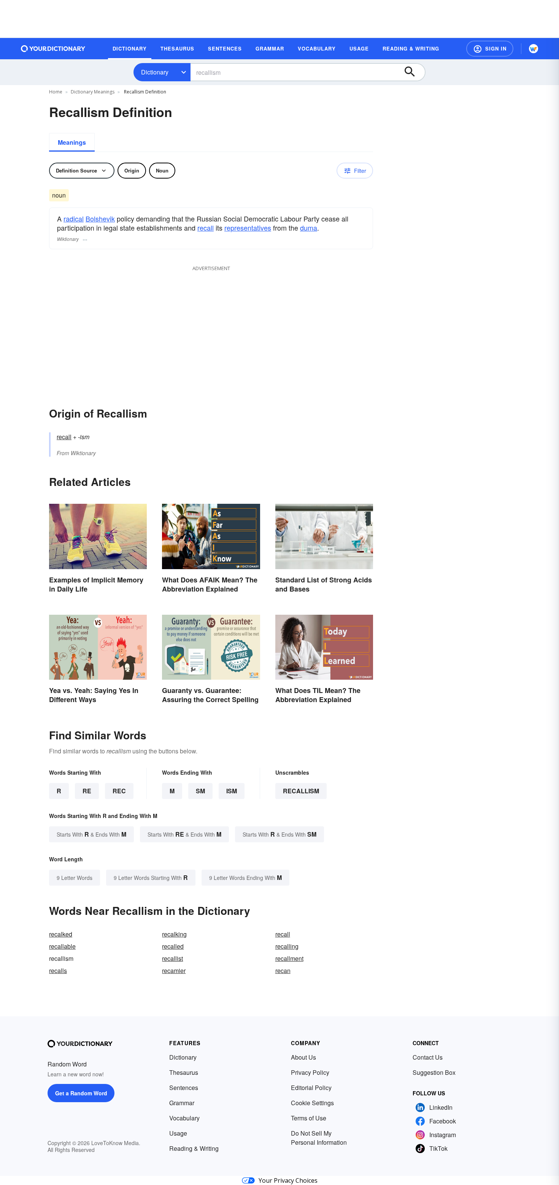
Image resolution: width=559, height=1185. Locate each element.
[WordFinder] (533, 48)
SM (200, 790)
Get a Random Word (81, 1093)
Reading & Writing (194, 1148)
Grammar (181, 1102)
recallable (62, 946)
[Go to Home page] (53, 48)
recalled (173, 946)
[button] (489, 49)
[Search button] (413, 72)
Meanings (72, 142)
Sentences (183, 1087)
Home (55, 92)
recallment (289, 958)
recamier (174, 970)
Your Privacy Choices (288, 1180)
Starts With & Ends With (91, 834)
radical (74, 218)
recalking (174, 934)
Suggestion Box (434, 1072)
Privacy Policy (310, 1072)
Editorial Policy (311, 1087)
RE (87, 790)
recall (205, 228)
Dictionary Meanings (92, 92)
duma (308, 228)
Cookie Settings (312, 1102)
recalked (60, 934)
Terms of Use (308, 1118)
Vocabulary (184, 1118)
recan (283, 970)
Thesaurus (183, 1072)
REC (119, 790)
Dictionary (154, 72)
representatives (247, 228)
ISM (231, 790)
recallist (172, 958)
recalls (58, 970)
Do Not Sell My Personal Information (319, 1138)
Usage (178, 1133)
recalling (287, 946)
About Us (303, 1057)
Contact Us (428, 1057)
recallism (301, 790)
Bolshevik (100, 218)
